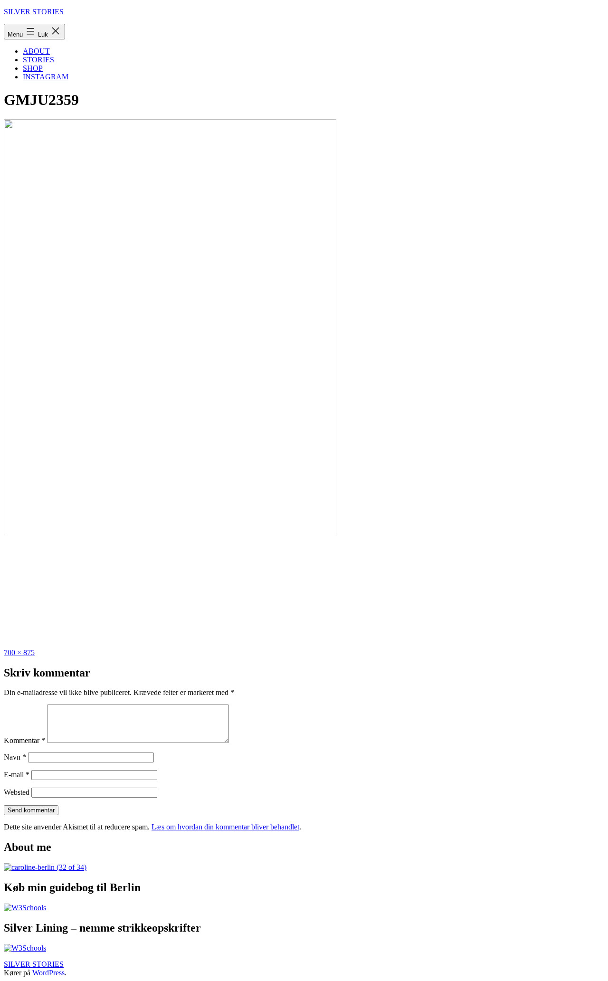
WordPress (48, 973)
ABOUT (36, 51)
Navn (15, 757)
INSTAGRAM (45, 77)
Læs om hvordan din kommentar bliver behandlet (225, 827)
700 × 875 (19, 652)
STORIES (38, 60)
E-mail (16, 775)
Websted (16, 792)
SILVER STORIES (34, 12)
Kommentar (24, 740)
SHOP (33, 68)
